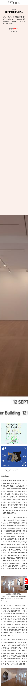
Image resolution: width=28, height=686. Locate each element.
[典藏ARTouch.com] (14, 2)
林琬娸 (11, 29)
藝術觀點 (14, 9)
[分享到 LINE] (6, 470)
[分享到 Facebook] (2, 470)
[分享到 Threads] (9, 470)
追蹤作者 (16, 29)
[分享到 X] (13, 470)
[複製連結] (16, 470)
